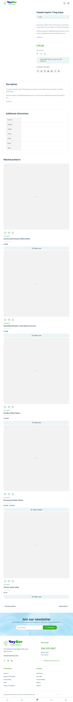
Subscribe (51, 627)
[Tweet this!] (41, 71)
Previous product (10, 606)
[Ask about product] (45, 54)
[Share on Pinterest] (44, 71)
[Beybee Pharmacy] (10, 3)
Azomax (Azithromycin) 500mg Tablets (17, 239)
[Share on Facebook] (38, 71)
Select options (37, 510)
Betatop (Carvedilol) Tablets (13, 500)
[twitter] (11, 660)
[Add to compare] (41, 54)
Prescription (46, 67)
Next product (63, 606)
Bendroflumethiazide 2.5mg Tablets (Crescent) (20, 326)
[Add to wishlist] (37, 54)
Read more (38, 422)
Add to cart (37, 248)
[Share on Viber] (55, 71)
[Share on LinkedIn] (48, 71)
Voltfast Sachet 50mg (11, 587)
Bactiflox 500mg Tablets (12, 413)
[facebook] (4, 660)
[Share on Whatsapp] (51, 71)
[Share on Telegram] (58, 71)
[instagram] (8, 660)
